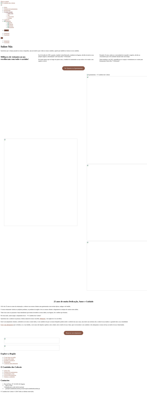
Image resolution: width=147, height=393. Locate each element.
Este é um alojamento (7, 325)
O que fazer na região (10, 357)
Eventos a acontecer (9, 360)
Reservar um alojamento (73, 333)
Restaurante (7, 10)
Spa (8, 15)
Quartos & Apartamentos (10, 9)
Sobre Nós (10, 13)
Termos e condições (9, 376)
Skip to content (5, 1)
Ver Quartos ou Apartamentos (73, 68)
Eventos (9, 18)
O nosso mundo (8, 12)
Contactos (6, 19)
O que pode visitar (9, 359)
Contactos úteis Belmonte (11, 363)
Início (5, 7)
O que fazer (10, 16)
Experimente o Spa (9, 373)
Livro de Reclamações (10, 375)
